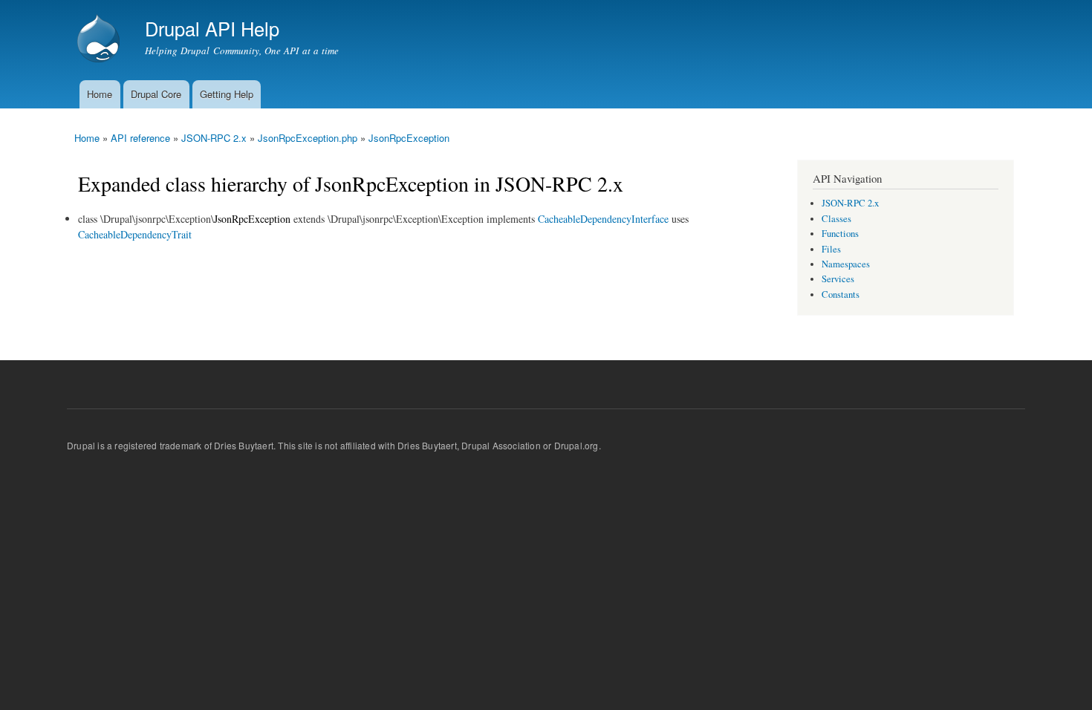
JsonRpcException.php (307, 138)
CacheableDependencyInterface (603, 219)
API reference (140, 138)
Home (99, 94)
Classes (836, 218)
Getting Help (226, 94)
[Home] (100, 40)
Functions (840, 233)
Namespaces (846, 264)
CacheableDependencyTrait (135, 234)
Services (838, 279)
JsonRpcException (408, 138)
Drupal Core (156, 94)
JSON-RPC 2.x (214, 138)
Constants (840, 294)
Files (831, 249)
